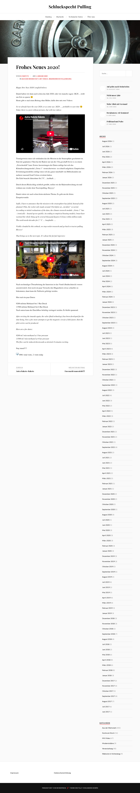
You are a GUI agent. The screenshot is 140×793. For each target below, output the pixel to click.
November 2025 (108, 188)
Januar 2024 (106, 302)
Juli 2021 (105, 457)
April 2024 (106, 286)
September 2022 (108, 385)
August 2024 (107, 266)
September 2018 (108, 634)
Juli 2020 (105, 520)
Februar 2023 (107, 359)
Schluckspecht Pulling (70, 6)
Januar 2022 (106, 426)
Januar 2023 (106, 364)
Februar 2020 (107, 546)
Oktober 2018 (107, 629)
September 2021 (108, 447)
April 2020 (106, 535)
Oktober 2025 (107, 193)
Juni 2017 (106, 712)
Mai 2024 (106, 281)
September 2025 (108, 198)
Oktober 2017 (107, 691)
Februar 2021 (107, 483)
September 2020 (108, 509)
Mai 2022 (106, 406)
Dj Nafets (24, 76)
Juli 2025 (105, 209)
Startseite (60, 17)
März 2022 (106, 416)
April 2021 (106, 473)
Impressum (14, 773)
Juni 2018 (106, 649)
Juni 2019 (106, 587)
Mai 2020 (106, 530)
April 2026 (106, 162)
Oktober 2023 (107, 317)
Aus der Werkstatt (30, 79)
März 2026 (106, 167)
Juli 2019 (105, 582)
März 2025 (106, 229)
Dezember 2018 (108, 618)
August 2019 (107, 577)
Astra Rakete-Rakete (25, 371)
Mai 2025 (106, 219)
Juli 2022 (105, 395)
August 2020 (107, 515)
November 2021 (108, 437)
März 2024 (106, 292)
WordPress (61, 788)
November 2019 (108, 561)
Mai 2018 (106, 655)
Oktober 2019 (107, 566)
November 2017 (108, 686)
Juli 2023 (105, 333)
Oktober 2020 (107, 504)
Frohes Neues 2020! (38, 67)
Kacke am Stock (108, 733)
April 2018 (106, 660)
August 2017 (107, 701)
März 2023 (106, 354)
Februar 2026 (107, 172)
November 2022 (108, 375)
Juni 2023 (106, 338)
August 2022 (107, 390)
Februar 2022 (107, 421)
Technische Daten (76, 17)
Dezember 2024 (108, 245)
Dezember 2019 (108, 556)
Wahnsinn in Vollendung (60, 79)
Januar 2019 (106, 613)
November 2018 (108, 624)
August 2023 (107, 328)
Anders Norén (92, 788)
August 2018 (107, 639)
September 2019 (108, 572)
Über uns (91, 17)
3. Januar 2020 (41, 76)
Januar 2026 (106, 177)
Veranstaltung (107, 748)
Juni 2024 (106, 276)
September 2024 (108, 260)
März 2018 (106, 665)
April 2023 (106, 349)
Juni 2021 (106, 463)
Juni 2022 (106, 400)
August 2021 (107, 452)
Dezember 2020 (108, 494)
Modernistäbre (108, 743)
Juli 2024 (105, 271)
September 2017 (108, 696)
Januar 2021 (106, 489)
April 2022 (106, 411)
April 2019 (106, 598)
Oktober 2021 (107, 442)
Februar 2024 (107, 297)
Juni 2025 (106, 214)
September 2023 (108, 323)
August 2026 (107, 141)
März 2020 (106, 540)
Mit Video (43, 79)
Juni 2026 (106, 151)
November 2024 (108, 250)
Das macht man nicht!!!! (75, 371)
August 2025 (107, 203)
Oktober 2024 (107, 255)
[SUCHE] (129, 73)
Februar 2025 (107, 234)
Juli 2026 (105, 146)
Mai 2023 (106, 343)
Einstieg (48, 17)
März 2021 (106, 478)
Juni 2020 (106, 525)
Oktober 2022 (107, 380)
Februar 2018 (107, 670)
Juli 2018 (105, 644)
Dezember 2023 (108, 307)
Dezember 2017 (108, 681)
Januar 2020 (106, 551)
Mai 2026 (106, 157)
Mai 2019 (106, 592)
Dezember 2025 (108, 183)
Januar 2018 (106, 675)
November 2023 (108, 312)
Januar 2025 (106, 240)
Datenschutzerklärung (62, 773)
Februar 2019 (107, 608)
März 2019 (106, 603)
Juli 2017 (105, 707)
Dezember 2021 (108, 432)
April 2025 (106, 224)
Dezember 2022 (108, 369)
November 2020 (108, 499)
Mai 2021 (106, 468)
